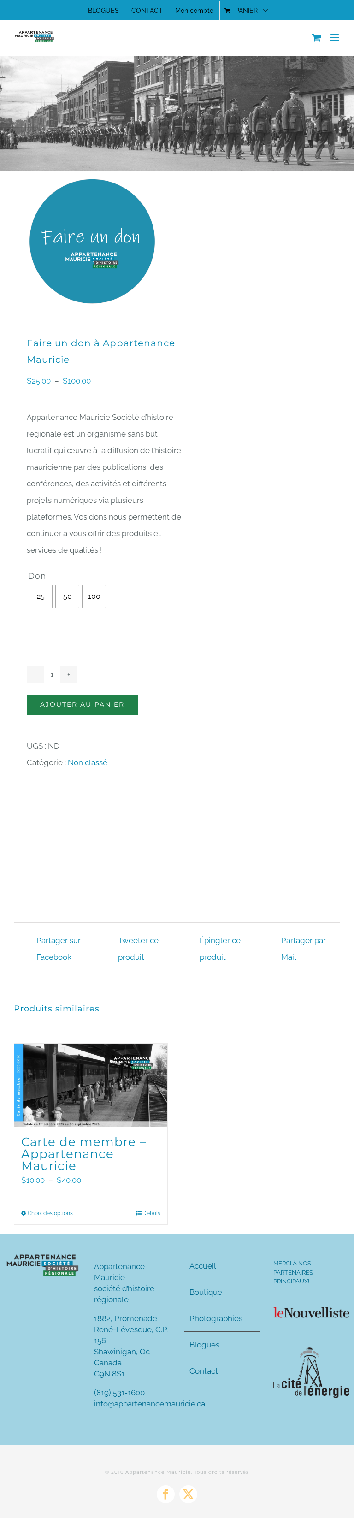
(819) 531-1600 (119, 1392)
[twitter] (188, 1494)
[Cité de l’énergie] (311, 1351)
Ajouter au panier (82, 704)
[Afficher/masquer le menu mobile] (335, 37)
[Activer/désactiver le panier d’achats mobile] (316, 37)
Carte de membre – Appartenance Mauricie (83, 1153)
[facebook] (166, 1494)
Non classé (87, 762)
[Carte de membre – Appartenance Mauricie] (90, 1085)
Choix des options (50, 1213)
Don (37, 575)
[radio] (40, 596)
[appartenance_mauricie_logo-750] (43, 1256)
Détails (151, 1213)
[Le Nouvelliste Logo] (311, 1310)
